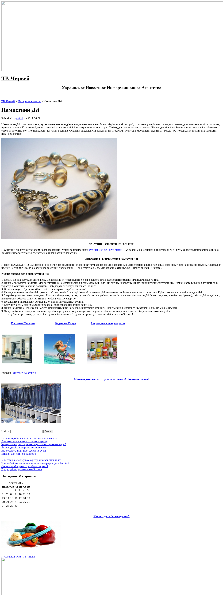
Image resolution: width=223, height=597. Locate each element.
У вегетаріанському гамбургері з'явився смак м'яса (31, 459)
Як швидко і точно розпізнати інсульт (23, 447)
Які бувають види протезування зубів (23, 450)
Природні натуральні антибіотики (21, 469)
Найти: (5, 431)
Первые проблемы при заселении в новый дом (29, 438)
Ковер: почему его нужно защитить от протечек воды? (33, 444)
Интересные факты (24, 372)
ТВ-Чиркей (15, 78)
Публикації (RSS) (11, 556)
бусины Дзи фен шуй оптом (105, 249)
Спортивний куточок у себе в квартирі (24, 466)
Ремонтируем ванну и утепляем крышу (24, 441)
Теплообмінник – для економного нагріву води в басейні (35, 463)
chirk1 (19, 118)
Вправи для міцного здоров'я (18, 453)
